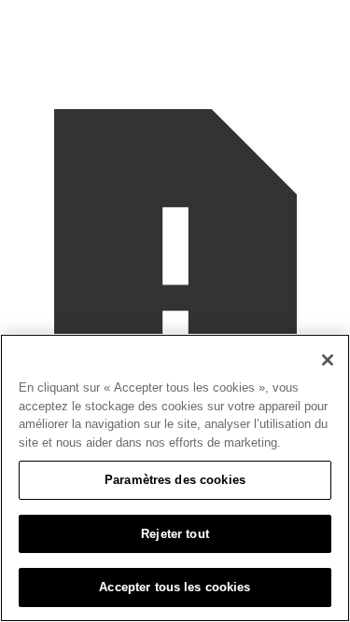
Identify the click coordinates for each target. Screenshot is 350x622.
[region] (175, 478)
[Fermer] (327, 359)
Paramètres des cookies (175, 480)
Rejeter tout (175, 534)
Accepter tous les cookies (174, 587)
